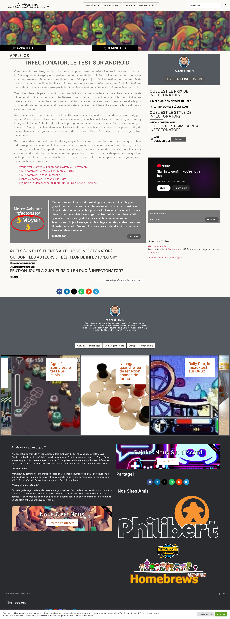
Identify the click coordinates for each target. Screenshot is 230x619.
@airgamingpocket (157, 246)
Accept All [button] (221, 614)
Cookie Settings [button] (205, 614)
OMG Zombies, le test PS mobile (39, 175)
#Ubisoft (152, 252)
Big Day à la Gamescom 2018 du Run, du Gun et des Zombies (57, 183)
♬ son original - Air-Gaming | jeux (165, 257)
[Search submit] (226, 5)
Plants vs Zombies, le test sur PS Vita (42, 179)
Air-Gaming (27, 4)
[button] (59, 292)
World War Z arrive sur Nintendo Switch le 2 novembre (53, 167)
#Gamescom (172, 249)
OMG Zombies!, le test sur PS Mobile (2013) (47, 171)
